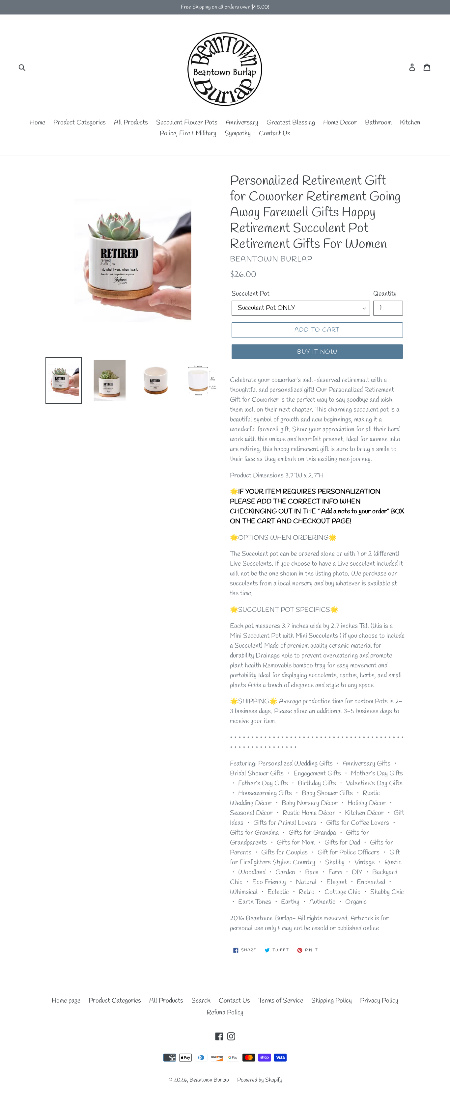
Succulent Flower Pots (186, 122)
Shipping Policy (331, 1000)
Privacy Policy (379, 1000)
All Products (131, 122)
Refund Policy (225, 1012)
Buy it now (317, 352)
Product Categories (79, 122)
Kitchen (410, 122)
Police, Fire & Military (188, 133)
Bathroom (378, 122)
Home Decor (340, 122)
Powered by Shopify (259, 1080)
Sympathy (238, 133)
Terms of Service (280, 1000)
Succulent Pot (250, 293)
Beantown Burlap (209, 1080)
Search (201, 1000)
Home (37, 122)
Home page (66, 1000)
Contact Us (274, 133)
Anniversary (242, 122)
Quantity (385, 293)
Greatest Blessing (291, 122)
